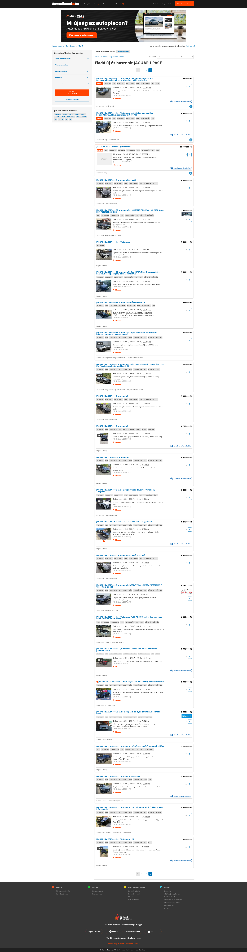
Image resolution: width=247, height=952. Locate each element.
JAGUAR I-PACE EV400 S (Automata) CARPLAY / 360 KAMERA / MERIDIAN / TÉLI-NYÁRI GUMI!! (129, 586)
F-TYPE (83, 114)
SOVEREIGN (70, 117)
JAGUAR (80, 46)
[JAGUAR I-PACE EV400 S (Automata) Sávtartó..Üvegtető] (104, 567)
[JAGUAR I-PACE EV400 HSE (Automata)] (104, 159)
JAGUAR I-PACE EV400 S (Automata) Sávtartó (116, 180)
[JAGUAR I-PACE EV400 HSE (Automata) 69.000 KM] (104, 788)
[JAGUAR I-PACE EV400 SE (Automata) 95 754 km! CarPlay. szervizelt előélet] (104, 694)
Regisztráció (166, 4)
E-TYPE (71, 114)
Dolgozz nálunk (132, 944)
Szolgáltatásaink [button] (90, 4)
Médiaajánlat (169, 905)
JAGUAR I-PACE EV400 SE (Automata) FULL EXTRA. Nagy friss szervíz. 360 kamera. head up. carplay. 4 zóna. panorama (128, 273)
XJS (66, 119)
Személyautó (70, 46)
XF (59, 119)
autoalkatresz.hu (128, 950)
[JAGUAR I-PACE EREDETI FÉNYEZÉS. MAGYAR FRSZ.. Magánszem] (104, 534)
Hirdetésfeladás (183, 4)
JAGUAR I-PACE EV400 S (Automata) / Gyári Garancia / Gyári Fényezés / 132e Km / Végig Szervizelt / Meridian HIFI (130, 365)
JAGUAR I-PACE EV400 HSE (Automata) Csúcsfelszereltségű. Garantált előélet (130, 746)
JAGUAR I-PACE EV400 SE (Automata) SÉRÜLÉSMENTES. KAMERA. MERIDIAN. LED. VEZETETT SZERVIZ (130, 211)
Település (118, 4)
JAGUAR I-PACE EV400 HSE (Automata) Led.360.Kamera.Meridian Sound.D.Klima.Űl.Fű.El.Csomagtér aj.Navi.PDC (124, 114)
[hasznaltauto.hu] (65, 4)
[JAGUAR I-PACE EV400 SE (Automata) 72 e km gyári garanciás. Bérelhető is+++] (104, 725)
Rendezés (152, 57)
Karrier (166, 908)
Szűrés (72, 92)
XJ (62, 119)
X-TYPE (84, 117)
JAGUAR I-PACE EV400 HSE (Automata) (114, 146)
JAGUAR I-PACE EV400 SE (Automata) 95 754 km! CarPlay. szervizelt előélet (131, 681)
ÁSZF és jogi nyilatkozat (172, 894)
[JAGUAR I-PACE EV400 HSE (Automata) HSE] (104, 851)
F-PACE (77, 114)
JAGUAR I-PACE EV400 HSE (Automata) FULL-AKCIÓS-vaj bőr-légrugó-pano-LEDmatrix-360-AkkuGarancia (129, 618)
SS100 (78, 117)
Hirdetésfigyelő (97, 891)
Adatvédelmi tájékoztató (173, 899)
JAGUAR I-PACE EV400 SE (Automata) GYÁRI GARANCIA (120, 302)
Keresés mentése (72, 99)
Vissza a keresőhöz (101, 57)
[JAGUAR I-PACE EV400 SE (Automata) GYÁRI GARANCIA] (104, 314)
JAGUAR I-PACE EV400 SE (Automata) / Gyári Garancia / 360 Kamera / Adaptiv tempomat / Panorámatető (126, 333)
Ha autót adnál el (134, 891)
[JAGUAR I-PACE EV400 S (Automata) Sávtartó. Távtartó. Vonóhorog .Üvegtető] (104, 504)
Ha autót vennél (134, 894)
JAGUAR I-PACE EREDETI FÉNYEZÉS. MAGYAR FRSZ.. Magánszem (124, 521)
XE (56, 119)
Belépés (156, 4)
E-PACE (65, 114)
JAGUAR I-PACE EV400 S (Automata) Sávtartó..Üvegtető (120, 555)
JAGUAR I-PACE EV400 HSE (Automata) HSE (115, 839)
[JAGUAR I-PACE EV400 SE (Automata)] (104, 469)
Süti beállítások (169, 897)
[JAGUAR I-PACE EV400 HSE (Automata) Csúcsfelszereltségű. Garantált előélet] (104, 758)
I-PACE (57, 117)
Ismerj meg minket (116, 944)
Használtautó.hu (58, 46)
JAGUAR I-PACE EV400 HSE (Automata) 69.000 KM (118, 776)
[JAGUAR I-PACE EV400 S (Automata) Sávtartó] (104, 192)
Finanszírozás (97, 894)
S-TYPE (63, 117)
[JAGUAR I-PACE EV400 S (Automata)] (104, 408)
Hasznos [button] (106, 4)
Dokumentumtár (134, 899)
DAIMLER (58, 114)
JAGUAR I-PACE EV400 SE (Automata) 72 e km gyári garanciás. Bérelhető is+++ (128, 713)
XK (70, 119)
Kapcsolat (167, 891)
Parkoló (123, 51)
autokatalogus (141, 950)
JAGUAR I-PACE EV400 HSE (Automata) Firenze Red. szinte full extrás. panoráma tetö (126, 650)
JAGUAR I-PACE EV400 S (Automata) (112, 396)
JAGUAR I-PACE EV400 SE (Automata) (112, 457)
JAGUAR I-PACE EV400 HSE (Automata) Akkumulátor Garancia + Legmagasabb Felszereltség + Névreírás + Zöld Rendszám (124, 79)
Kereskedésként (62, 894)
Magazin (131, 897)
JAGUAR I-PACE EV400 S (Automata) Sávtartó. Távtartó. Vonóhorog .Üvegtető (125, 491)
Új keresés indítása (117, 57)
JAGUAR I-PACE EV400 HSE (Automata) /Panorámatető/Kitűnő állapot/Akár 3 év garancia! (129, 808)
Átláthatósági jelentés (172, 902)
